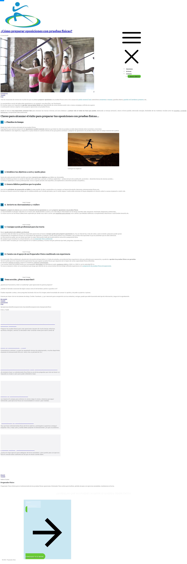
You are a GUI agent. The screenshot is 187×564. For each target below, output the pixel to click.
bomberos (134, 99)
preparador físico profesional (43, 239)
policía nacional (83, 99)
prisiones (141, 99)
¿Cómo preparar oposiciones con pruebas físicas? (36, 31)
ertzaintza (103, 99)
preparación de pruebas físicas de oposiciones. (97, 266)
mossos (110, 99)
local (89, 99)
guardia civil (127, 99)
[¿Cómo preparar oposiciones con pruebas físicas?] (47, 92)
